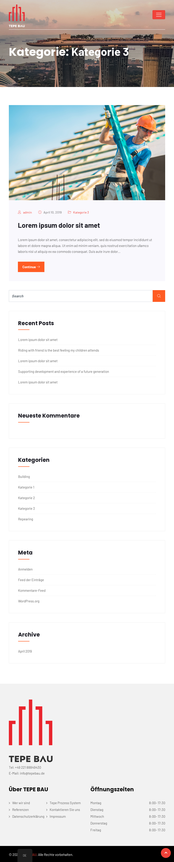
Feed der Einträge (31, 580)
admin (27, 212)
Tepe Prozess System (65, 803)
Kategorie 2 (26, 498)
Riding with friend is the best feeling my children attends (58, 350)
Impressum (58, 816)
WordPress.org (28, 601)
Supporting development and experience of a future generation (63, 371)
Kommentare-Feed (32, 590)
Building (24, 476)
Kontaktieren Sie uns (65, 810)
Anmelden (25, 569)
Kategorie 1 (26, 487)
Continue (29, 267)
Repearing (25, 519)
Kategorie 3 (81, 212)
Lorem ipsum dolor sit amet (59, 225)
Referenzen (20, 810)
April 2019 (25, 651)
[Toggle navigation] (158, 14)
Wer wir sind (21, 803)
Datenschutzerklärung (28, 816)
